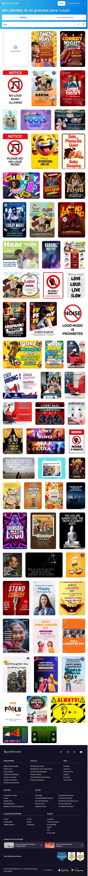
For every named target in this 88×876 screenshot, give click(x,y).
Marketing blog (9, 804)
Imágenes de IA (40, 806)
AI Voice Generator (65, 798)
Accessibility (51, 825)
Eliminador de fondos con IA (68, 801)
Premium (66, 769)
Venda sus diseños (10, 780)
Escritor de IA (40, 804)
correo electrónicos (65, 17)
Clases (6, 798)
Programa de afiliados (11, 774)
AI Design (38, 795)
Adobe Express (9, 825)
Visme (29, 819)
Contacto (50, 819)
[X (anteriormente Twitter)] (74, 752)
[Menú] (85, 3)
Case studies (8, 772)
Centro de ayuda (53, 822)
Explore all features (37, 780)
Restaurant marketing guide (13, 806)
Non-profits (67, 780)
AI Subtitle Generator (66, 795)
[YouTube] (81, 752)
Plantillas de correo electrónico (41, 769)
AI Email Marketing (41, 801)
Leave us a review (10, 777)
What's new (8, 769)
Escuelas (66, 777)
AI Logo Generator (65, 804)
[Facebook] (61, 752)
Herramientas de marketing (40, 777)
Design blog (8, 801)
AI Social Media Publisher (44, 798)
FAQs (49, 827)
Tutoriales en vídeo (10, 795)
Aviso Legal (51, 833)
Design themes (35, 774)
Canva (6, 819)
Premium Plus (68, 772)
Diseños (23, 17)
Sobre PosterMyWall (11, 766)
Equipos (66, 774)
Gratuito (66, 766)
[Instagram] (67, 752)
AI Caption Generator (66, 806)
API (48, 830)
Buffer (29, 822)
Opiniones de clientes (11, 783)
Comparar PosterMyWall (12, 814)
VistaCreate (8, 822)
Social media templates (38, 772)
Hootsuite (30, 825)
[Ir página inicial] (9, 3)
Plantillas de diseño (37, 766)
